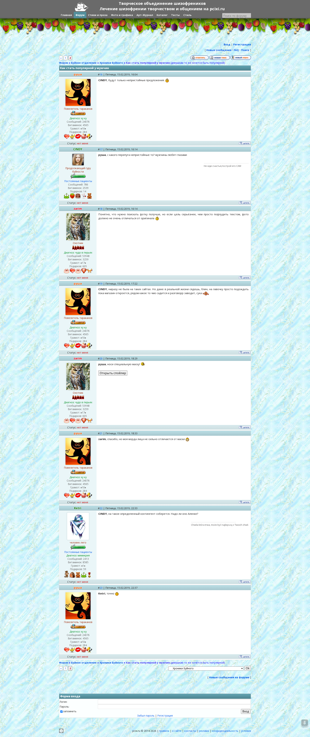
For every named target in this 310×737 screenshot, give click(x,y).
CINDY (77, 149)
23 (101, 587)
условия (246, 731)
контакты (190, 731)
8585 (85, 562)
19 (101, 283)
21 (101, 433)
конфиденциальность (225, 731)
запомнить (69, 711)
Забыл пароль (145, 715)
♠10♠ (83, 128)
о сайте (176, 731)
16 (101, 74)
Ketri (77, 508)
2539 (85, 188)
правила (164, 731)
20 (101, 358)
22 (101, 508)
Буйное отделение (84, 62)
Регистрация (165, 715)
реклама (204, 731)
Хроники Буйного (111, 62)
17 (101, 149)
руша (78, 74)
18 (101, 208)
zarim (78, 209)
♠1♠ (83, 565)
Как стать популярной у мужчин (148, 62)
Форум (63, 62)
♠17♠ (83, 262)
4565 (85, 125)
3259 (85, 259)
